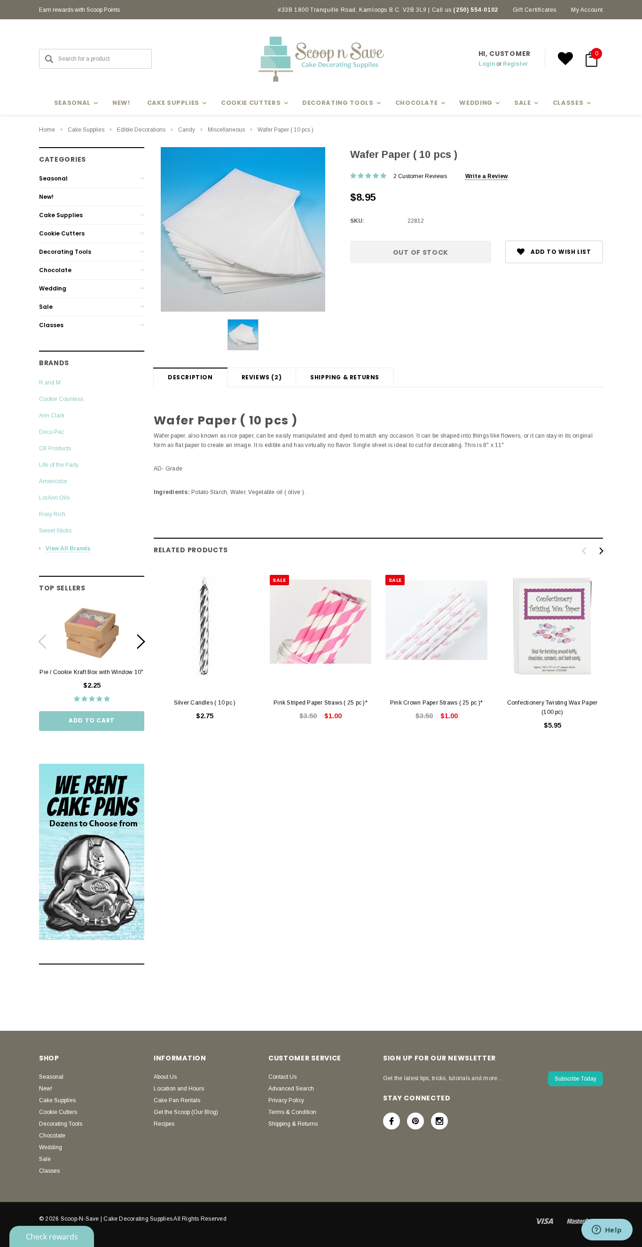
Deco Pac (51, 432)
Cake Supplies (86, 129)
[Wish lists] (565, 58)
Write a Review (486, 176)
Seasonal (53, 178)
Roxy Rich (52, 514)
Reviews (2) (262, 377)
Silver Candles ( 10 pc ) (205, 702)
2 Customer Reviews (420, 176)
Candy (186, 129)
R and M (50, 382)
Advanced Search (291, 1088)
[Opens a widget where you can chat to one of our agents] (607, 1230)
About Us (165, 1077)
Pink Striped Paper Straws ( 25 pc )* (321, 702)
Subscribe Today (575, 1078)
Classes (51, 325)
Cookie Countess (61, 399)
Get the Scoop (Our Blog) (186, 1112)
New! (121, 102)
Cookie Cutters (62, 233)
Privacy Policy (286, 1100)
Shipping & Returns (344, 377)
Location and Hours (179, 1088)
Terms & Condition (292, 1112)
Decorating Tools (65, 252)
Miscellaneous (226, 129)
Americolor (53, 481)
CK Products (55, 448)
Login (486, 64)
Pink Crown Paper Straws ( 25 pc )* (436, 702)
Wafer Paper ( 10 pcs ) (285, 129)
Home (47, 129)
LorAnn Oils (54, 497)
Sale (46, 307)
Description (190, 377)
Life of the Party (58, 465)
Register (515, 64)
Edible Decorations (141, 129)
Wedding (52, 288)
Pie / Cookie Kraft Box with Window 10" (91, 672)
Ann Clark (51, 415)
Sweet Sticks (55, 530)
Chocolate (55, 270)
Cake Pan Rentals (177, 1100)
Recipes (164, 1124)
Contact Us (282, 1077)
